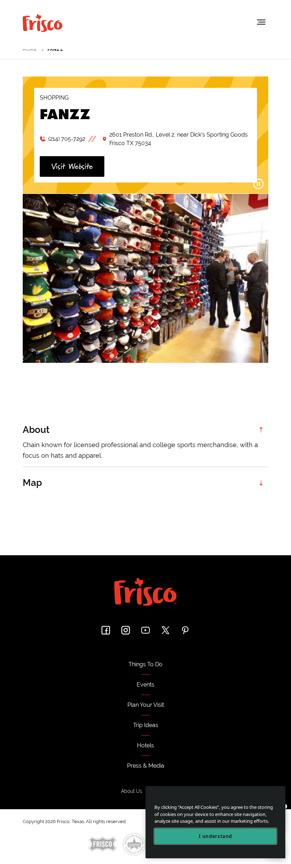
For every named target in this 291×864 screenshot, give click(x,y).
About (36, 429)
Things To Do (145, 664)
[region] (215, 822)
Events (145, 684)
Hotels (145, 745)
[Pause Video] (258, 184)
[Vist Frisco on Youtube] (145, 630)
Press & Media (145, 765)
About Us (131, 791)
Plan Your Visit (145, 704)
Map (32, 482)
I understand (215, 836)
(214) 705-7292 (66, 139)
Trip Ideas (145, 725)
